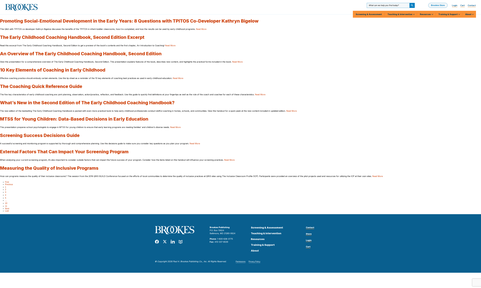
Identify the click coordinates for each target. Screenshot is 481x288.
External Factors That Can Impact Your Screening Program (64, 151)
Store (309, 234)
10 (6, 203)
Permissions (241, 261)
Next (7, 209)
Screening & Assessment (369, 14)
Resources (425, 14)
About (468, 14)
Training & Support (448, 14)
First (7, 182)
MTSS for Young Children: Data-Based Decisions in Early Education (74, 119)
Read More (201, 29)
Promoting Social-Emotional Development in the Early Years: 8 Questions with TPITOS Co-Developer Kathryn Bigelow (129, 21)
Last (7, 211)
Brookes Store (438, 5)
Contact (472, 5)
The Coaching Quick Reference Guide (41, 86)
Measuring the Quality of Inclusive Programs (49, 168)
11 (6, 206)
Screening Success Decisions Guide (40, 135)
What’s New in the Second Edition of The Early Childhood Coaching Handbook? (87, 102)
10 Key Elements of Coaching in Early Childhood (52, 70)
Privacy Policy (254, 261)
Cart (462, 5)
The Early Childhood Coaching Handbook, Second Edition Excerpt (72, 37)
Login (454, 5)
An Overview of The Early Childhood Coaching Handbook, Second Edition (81, 53)
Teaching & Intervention (400, 14)
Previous (9, 184)
